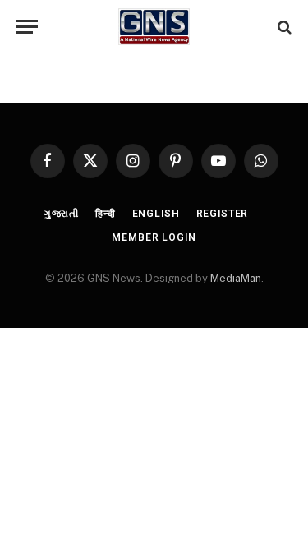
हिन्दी (105, 213)
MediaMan (235, 278)
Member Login (153, 237)
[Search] (283, 26)
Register (222, 213)
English (156, 213)
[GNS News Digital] (154, 26)
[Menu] (27, 26)
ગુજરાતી (61, 213)
